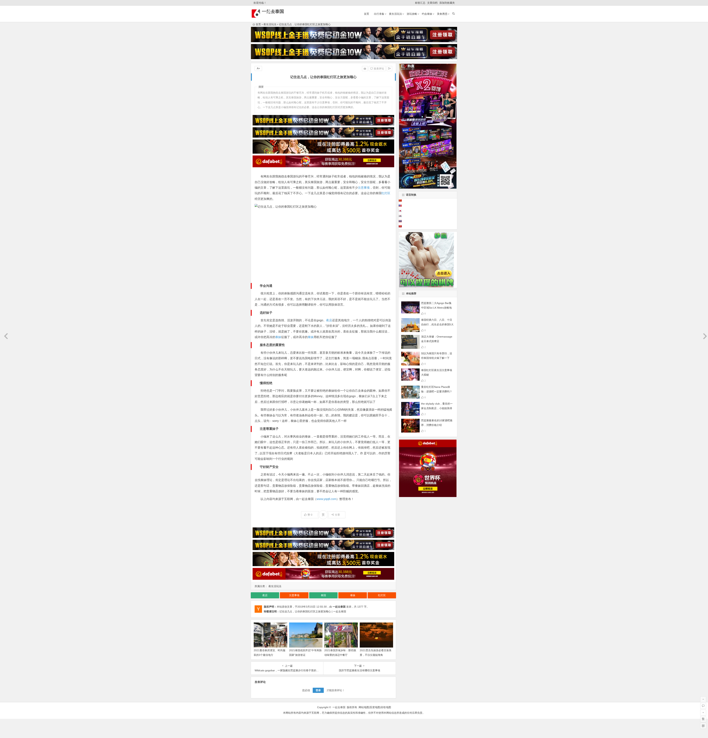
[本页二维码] (703, 726)
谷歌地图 (386, 707)
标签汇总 (420, 2)
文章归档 (432, 2)
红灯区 (385, 193)
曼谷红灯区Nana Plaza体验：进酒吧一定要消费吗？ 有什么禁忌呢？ (436, 391)
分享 (337, 514)
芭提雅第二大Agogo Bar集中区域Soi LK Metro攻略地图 (436, 308)
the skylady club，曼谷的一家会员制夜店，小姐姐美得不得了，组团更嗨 (437, 408)
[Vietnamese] (400, 226)
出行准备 (379, 13)
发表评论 (378, 68)
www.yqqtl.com (326, 499)
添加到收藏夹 (447, 2)
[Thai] (400, 221)
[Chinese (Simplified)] (400, 200)
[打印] (365, 68)
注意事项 (364, 187)
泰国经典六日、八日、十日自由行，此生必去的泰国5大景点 (437, 324)
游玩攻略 (412, 13)
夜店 (329, 320)
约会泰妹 (427, 13)
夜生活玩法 (395, 13)
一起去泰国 (273, 11)
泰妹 (278, 337)
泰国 (323, 595)
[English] (400, 205)
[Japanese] (400, 210)
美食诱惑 (442, 13)
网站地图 (364, 707)
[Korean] (400, 215)
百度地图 (375, 707)
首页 (366, 13)
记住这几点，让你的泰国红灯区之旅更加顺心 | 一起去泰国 (312, 611)
